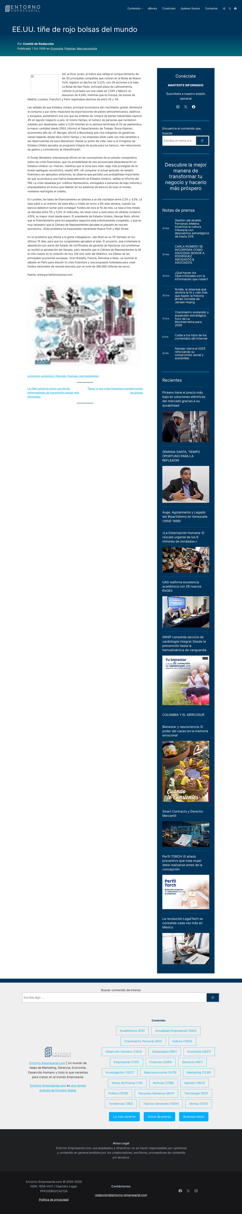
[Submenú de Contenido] (142, 8)
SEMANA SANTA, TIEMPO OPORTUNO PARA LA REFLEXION (181, 456)
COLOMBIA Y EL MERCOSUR (183, 715)
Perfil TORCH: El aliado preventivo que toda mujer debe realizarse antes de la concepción (182, 863)
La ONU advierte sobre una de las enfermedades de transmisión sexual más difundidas (53, 393)
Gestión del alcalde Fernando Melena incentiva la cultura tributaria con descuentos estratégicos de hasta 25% (192, 228)
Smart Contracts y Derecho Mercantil (182, 814)
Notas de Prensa (127, 1083)
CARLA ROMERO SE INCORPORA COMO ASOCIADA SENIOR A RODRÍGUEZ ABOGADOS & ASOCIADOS (189, 254)
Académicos (132, 1030)
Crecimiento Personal (143, 1041)
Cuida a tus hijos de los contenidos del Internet (191, 337)
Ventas (198, 1103)
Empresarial (126, 1062)
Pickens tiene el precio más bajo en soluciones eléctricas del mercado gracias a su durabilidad (183, 399)
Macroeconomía (87, 48)
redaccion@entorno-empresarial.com (121, 1195)
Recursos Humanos (156, 1093)
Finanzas (70, 48)
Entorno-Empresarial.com (47, 1063)
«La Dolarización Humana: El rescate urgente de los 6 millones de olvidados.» (183, 537)
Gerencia (192, 1062)
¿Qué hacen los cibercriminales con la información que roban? (191, 276)
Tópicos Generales (161, 1103)
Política (118, 1093)
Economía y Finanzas (53, 376)
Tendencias (121, 1103)
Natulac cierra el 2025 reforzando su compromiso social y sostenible (190, 353)
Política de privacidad (54, 1199)
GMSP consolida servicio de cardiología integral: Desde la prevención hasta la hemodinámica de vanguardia (184, 643)
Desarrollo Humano (124, 1051)
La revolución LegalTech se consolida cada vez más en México (182, 923)
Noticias (163, 1083)
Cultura (182, 1041)
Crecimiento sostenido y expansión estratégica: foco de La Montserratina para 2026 (192, 319)
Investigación (120, 1072)
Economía (57, 48)
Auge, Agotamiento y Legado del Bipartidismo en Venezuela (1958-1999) (184, 516)
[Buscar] (202, 140)
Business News (193, 1116)
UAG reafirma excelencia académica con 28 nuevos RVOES (181, 586)
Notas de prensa (159, 1116)
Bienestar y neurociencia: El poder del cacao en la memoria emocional (185, 731)
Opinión (194, 1083)
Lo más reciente (124, 1116)
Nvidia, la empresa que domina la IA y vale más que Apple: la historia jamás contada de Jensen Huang (191, 296)
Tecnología (196, 1093)
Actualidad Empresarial (176, 1030)
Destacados (164, 1051)
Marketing (199, 1072)
